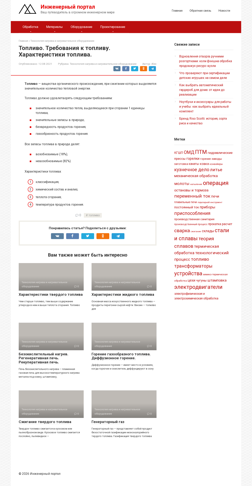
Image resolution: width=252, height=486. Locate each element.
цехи (191, 280)
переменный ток (192, 196)
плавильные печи (185, 202)
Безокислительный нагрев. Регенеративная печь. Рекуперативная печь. (43, 358)
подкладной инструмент (210, 202)
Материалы (54, 27)
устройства (188, 273)
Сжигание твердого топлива (45, 421)
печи (215, 196)
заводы (217, 159)
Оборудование (81, 27)
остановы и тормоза (191, 190)
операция (216, 183)
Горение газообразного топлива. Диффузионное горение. (121, 356)
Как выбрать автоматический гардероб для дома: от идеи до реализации (202, 89)
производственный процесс (191, 224)
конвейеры (216, 164)
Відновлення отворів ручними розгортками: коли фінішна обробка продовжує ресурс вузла (205, 61)
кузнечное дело (191, 169)
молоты (181, 183)
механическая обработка (196, 176)
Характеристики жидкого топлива (123, 294)
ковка (204, 164)
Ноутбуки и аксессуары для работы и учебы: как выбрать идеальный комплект (205, 106)
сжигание (196, 231)
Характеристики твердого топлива (51, 294)
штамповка (217, 280)
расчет (227, 224)
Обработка (30, 27)
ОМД (189, 152)
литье (216, 169)
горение (205, 158)
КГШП (178, 153)
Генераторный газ (108, 421)
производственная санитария (194, 219)
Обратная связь (200, 10)
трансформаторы (193, 266)
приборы (207, 207)
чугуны (201, 280)
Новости (224, 10)
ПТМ (201, 152)
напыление (196, 184)
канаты (194, 164)
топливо (94, 215)
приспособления (192, 213)
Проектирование (112, 27)
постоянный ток (186, 207)
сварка (182, 230)
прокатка (214, 224)
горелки (192, 159)
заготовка (181, 164)
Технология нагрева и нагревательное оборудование (103, 63)
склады (208, 231)
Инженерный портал (68, 7)
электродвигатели (198, 287)
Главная (177, 10)
